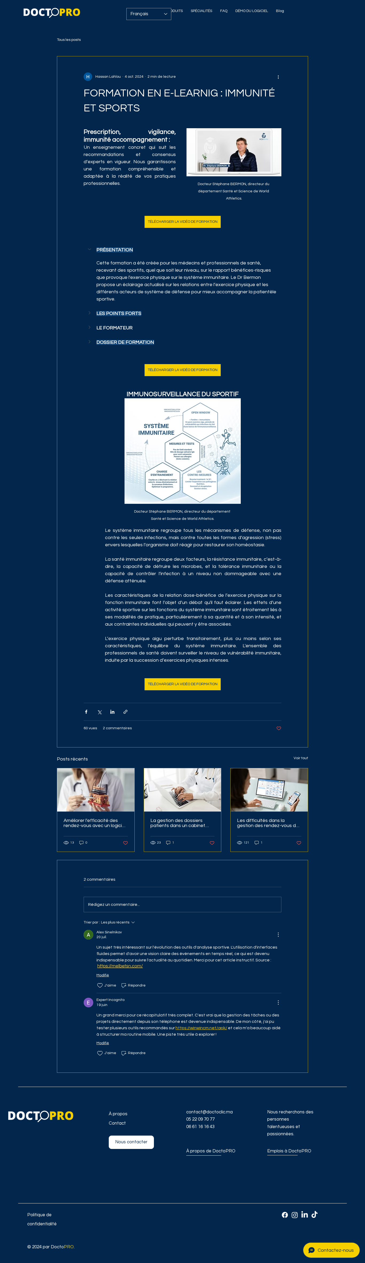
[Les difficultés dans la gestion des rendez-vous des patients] (269, 790)
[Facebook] (285, 1215)
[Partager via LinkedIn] (112, 711)
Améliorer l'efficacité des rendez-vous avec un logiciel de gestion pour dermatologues (95, 823)
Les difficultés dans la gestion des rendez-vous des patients (269, 823)
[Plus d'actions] (278, 76)
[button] (182, 250)
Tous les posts (69, 40)
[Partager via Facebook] (86, 711)
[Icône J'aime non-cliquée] (99, 985)
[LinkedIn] (305, 1215)
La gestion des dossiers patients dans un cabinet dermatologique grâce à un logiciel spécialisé (180, 823)
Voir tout (301, 758)
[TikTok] (314, 1215)
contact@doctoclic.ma (209, 1112)
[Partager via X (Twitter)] (99, 711)
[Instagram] (295, 1215)
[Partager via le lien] (125, 711)
